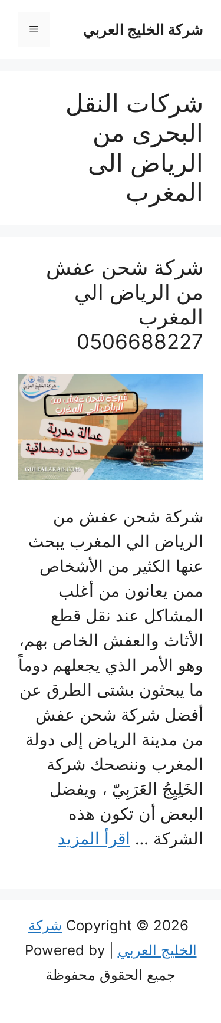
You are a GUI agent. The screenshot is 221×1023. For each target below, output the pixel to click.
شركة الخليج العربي (143, 29)
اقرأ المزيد (94, 838)
